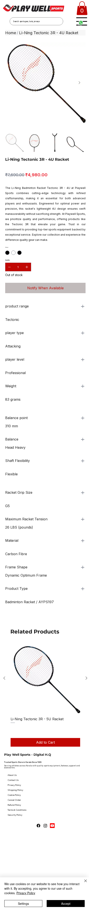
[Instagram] (45, 825)
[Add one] (26, 267)
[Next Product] (86, 678)
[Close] (83, 883)
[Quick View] (45, 678)
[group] (45, 695)
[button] (82, 8)
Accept (65, 903)
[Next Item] (79, 82)
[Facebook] (38, 825)
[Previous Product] (4, 678)
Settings (23, 903)
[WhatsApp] (6, 619)
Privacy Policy (25, 893)
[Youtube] (52, 825)
